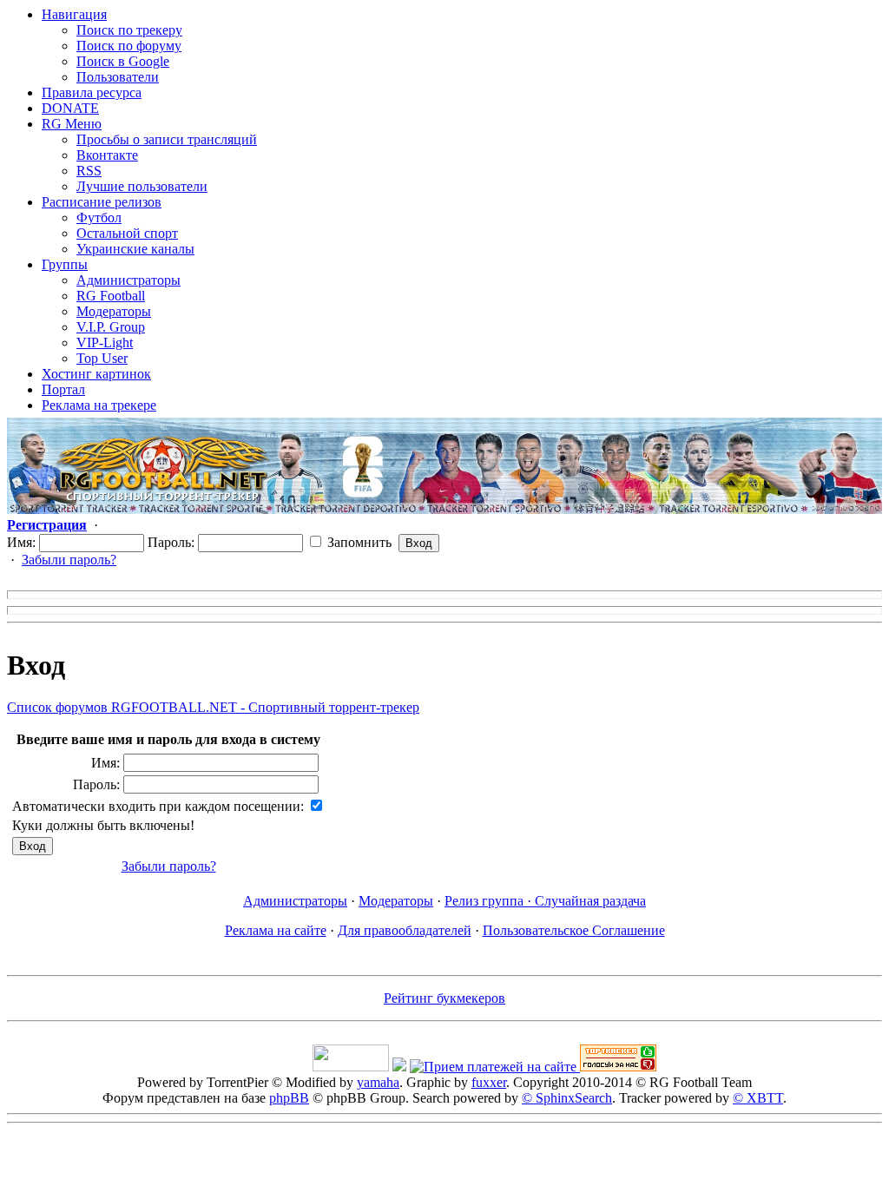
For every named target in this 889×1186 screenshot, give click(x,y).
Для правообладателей (404, 930)
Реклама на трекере (99, 405)
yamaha (378, 1082)
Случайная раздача (590, 900)
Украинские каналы (135, 248)
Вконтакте (107, 155)
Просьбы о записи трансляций (166, 139)
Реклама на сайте (275, 930)
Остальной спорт (127, 233)
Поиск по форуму (128, 45)
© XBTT (758, 1097)
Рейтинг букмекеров (444, 998)
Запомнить (358, 542)
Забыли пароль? (69, 559)
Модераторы (113, 311)
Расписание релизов (101, 201)
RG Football (110, 295)
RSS (89, 170)
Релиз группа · (489, 900)
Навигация (74, 14)
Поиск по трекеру (129, 30)
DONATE (70, 108)
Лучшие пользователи (141, 186)
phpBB (289, 1097)
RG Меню (72, 123)
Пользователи (117, 76)
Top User (102, 358)
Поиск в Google (122, 61)
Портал (63, 389)
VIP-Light (104, 342)
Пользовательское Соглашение (574, 930)
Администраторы (128, 280)
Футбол (99, 217)
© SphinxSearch (567, 1097)
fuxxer (488, 1082)
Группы (65, 264)
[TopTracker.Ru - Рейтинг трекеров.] (618, 1066)
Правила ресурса (92, 92)
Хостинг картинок (96, 373)
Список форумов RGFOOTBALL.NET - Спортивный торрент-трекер (213, 707)
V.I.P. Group (110, 327)
